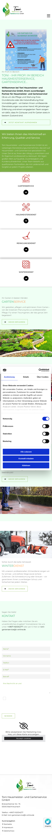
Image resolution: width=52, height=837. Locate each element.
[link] (23, 726)
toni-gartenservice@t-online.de (21, 815)
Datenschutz (9, 831)
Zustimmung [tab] (9, 377)
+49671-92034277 (16, 812)
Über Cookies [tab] (42, 377)
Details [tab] (26, 377)
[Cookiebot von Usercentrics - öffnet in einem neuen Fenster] (38, 370)
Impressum (8, 827)
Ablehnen (26, 465)
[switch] (45, 426)
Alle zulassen (26, 452)
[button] (26, 122)
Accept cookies (23, 738)
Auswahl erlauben (26, 458)
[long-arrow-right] (25, 192)
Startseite (8, 824)
